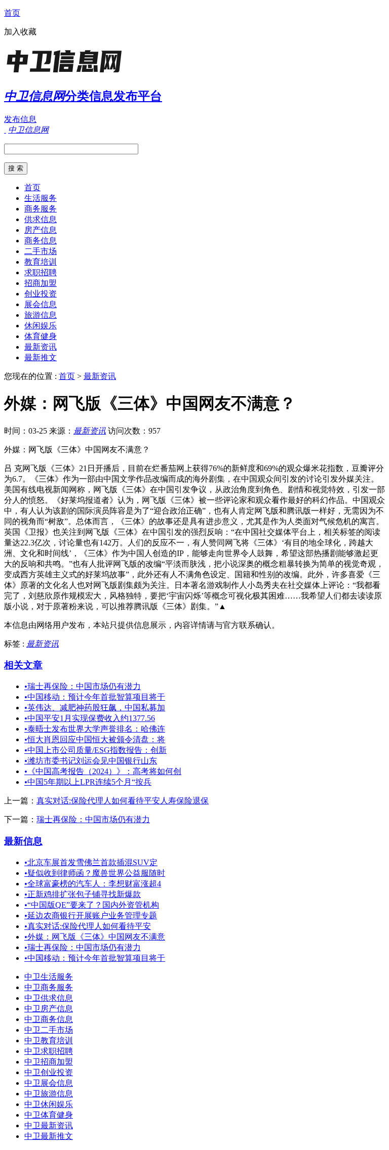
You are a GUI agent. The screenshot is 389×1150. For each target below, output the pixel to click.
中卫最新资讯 (48, 1125)
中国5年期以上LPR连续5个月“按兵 (87, 782)
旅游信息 (40, 315)
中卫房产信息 (48, 1008)
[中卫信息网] (67, 73)
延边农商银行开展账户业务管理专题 (90, 915)
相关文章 (23, 665)
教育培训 (40, 262)
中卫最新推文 (48, 1136)
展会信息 (40, 304)
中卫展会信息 (48, 1083)
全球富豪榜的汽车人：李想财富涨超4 (92, 883)
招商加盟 (40, 283)
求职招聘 (40, 272)
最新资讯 (40, 347)
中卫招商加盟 (48, 1061)
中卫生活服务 (48, 976)
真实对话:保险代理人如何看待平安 (87, 926)
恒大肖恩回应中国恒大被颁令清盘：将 (94, 739)
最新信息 (23, 841)
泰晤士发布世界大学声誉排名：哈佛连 (94, 729)
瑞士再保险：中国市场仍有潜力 (82, 686)
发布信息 (20, 119)
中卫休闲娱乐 (48, 1104)
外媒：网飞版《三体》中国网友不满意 (94, 936)
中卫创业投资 (48, 1072)
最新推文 (40, 357)
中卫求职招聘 (48, 1051)
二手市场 (40, 251)
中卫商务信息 (48, 1019)
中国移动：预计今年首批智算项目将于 (94, 697)
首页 (12, 13)
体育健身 (40, 336)
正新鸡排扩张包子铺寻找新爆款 (82, 894)
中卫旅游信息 (48, 1093)
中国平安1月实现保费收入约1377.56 (89, 718)
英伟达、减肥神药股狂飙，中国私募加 (94, 707)
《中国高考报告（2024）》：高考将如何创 (102, 771)
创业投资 (40, 293)
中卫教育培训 (48, 1040)
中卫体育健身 (48, 1115)
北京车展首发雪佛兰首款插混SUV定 (91, 862)
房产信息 (40, 230)
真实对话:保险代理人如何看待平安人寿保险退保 (122, 800)
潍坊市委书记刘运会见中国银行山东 (90, 760)
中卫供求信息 (48, 998)
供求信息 (40, 219)
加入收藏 (20, 31)
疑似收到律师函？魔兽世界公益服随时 (94, 873)
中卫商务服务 (48, 987)
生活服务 (40, 198)
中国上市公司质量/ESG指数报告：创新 (95, 750)
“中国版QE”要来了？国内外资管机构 (91, 905)
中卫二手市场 (48, 1030)
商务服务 (40, 208)
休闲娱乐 (40, 325)
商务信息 (40, 240)
